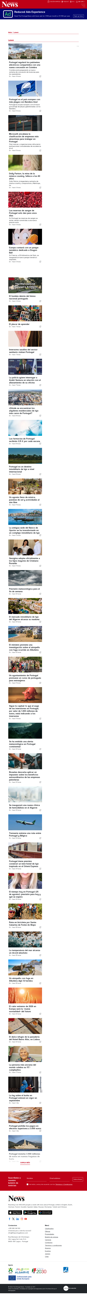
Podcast (66, 1)
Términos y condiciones (53, 1245)
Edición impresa (55, 1)
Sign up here (78, 16)
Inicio (10, 32)
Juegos (47, 1254)
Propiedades (49, 1234)
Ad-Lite (81, 1)
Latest (16, 32)
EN (73, 1)
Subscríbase (78, 1179)
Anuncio (48, 1248)
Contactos (48, 1242)
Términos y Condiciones (63, 1184)
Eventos (48, 1251)
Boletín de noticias (51, 1237)
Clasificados (49, 1228)
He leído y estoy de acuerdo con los (50, 1184)
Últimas (47, 1231)
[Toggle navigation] (83, 5)
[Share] (40, 76)
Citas (47, 1256)
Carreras (48, 1240)
